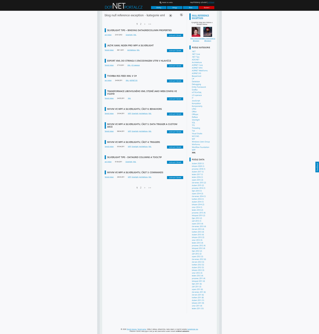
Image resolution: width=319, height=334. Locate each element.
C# (193, 79)
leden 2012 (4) (197, 276)
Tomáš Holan (109, 50)
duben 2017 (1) (198, 172)
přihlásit (211, 2)
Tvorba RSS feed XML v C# (122, 76)
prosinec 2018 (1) (198, 169)
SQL (193, 122)
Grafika (195, 90)
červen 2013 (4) (198, 229)
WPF (194, 150)
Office (194, 112)
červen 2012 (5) (198, 262)
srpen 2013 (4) (197, 224)
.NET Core (196, 54)
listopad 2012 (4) (198, 248)
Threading (196, 128)
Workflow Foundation (200, 147)
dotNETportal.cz (128, 7)
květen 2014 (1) (198, 199)
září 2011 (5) (196, 287)
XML (134, 35)
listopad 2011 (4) (198, 281)
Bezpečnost (196, 76)
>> (149, 24)
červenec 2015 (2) (199, 183)
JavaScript (196, 101)
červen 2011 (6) (198, 295)
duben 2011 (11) (198, 300)
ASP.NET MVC (197, 68)
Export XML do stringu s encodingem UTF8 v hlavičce (139, 60)
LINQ (194, 109)
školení (206, 7)
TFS (193, 125)
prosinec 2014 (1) (198, 188)
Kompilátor (196, 103)
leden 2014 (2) (197, 210)
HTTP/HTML (197, 92)
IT (192, 98)
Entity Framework (199, 87)
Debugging (196, 84)
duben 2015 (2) (198, 185)
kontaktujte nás (192, 329)
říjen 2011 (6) (197, 284)
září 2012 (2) (196, 254)
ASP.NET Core (197, 65)
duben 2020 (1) (198, 163)
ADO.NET (195, 60)
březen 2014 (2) (198, 204)
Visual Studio (197, 133)
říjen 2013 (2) (197, 218)
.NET (194, 51)
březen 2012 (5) (198, 270)
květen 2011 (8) (198, 297)
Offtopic (195, 114)
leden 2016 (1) (197, 177)
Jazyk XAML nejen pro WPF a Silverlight (130, 45)
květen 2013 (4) (198, 232)
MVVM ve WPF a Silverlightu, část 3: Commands (135, 172)
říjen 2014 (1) (197, 191)
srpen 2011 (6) (197, 289)
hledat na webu (167, 2)
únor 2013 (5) (197, 240)
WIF (193, 139)
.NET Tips (195, 57)
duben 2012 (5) (198, 267)
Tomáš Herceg (132, 329)
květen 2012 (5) (198, 265)
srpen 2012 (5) (197, 256)
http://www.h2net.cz (196, 38)
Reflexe (195, 117)
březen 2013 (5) (198, 237)
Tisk (193, 131)
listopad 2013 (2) (198, 215)
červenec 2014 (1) (199, 196)
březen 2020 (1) (198, 166)
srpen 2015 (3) (197, 180)
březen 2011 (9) (198, 303)
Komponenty (197, 106)
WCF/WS (195, 136)
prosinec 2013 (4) (198, 213)
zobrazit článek (175, 35)
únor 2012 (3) (197, 273)
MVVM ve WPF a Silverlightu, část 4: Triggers (133, 142)
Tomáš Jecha (141, 329)
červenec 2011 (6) (199, 292)
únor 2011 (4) (197, 306)
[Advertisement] (232, 48)
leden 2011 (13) (198, 308)
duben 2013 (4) (198, 235)
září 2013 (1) (196, 221)
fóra (190, 7)
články (158, 7)
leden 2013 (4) (197, 243)
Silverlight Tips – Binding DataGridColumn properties (139, 30)
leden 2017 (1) (197, 174)
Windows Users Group (201, 142)
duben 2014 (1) (198, 202)
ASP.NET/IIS (196, 73)
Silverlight (196, 120)
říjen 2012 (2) (197, 251)
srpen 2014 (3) (197, 193)
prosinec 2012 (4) (198, 245)
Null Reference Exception (200, 16)
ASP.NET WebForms (200, 71)
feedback (317, 167)
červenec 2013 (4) (199, 226)
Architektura (197, 62)
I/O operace (197, 95)
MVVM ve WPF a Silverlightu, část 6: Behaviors (134, 109)
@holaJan (196, 41)
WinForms (196, 144)
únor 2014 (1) (197, 207)
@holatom (207, 41)
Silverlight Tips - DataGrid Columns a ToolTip (134, 157)
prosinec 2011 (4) (198, 278)
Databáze (196, 81)
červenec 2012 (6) (199, 259)
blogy (174, 7)
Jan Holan (108, 35)
